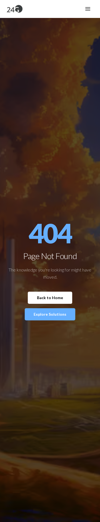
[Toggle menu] (87, 8)
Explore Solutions (50, 314)
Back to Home (50, 297)
